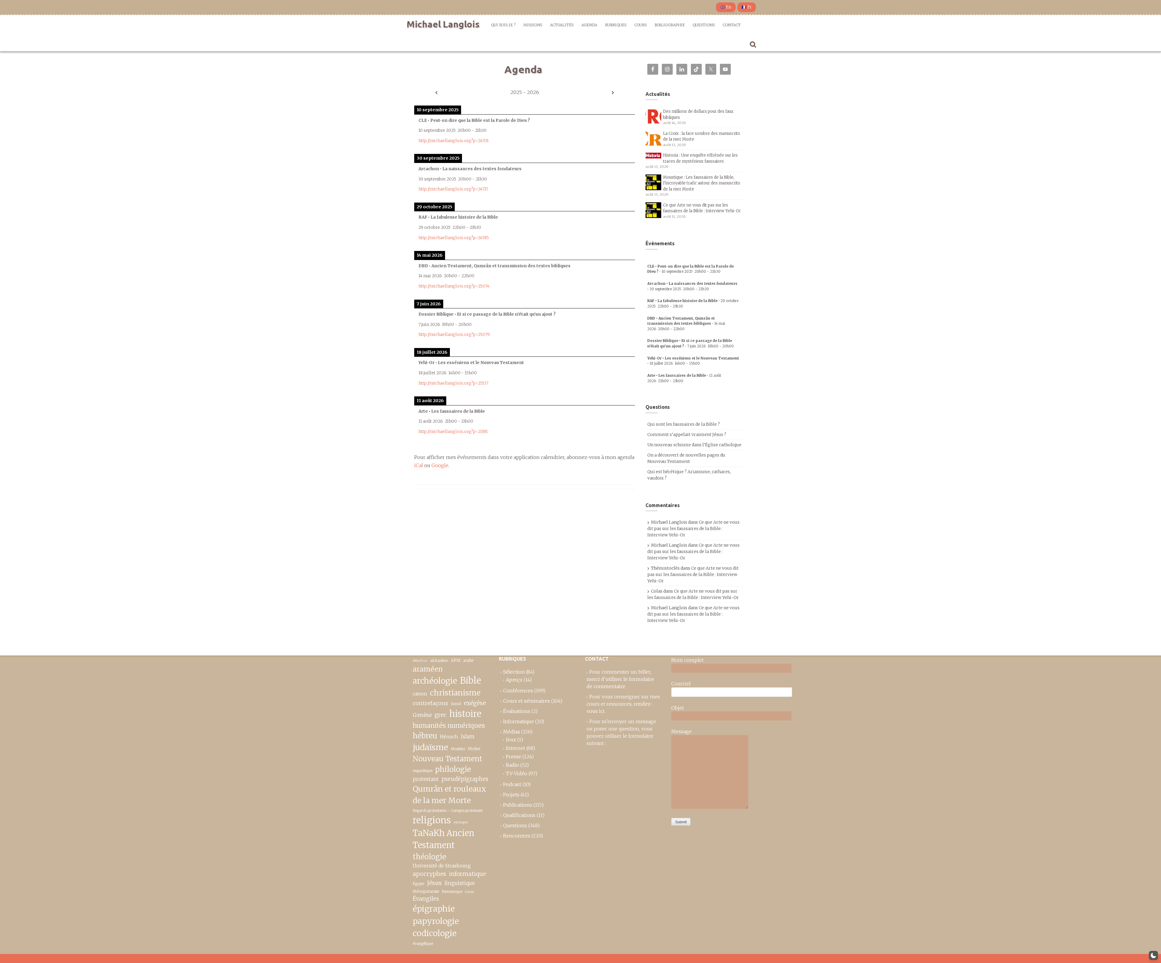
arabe (468, 660)
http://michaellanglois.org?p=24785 (453, 237)
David (456, 703)
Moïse (474, 748)
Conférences (518, 691)
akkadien (439, 660)
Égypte (418, 884)
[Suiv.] (613, 93)
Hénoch (449, 737)
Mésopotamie (426, 891)
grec (440, 714)
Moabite (458, 749)
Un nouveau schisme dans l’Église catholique (694, 444)
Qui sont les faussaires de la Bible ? (683, 424)
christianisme (455, 693)
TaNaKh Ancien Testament (443, 839)
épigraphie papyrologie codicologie (436, 921)
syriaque (461, 822)
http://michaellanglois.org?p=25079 (454, 334)
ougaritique (422, 770)
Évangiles (426, 898)
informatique (467, 873)
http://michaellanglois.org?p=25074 (453, 286)
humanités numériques (449, 725)
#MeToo (420, 661)
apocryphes (429, 873)
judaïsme (430, 747)
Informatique (518, 721)
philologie (453, 769)
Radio (512, 765)
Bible (470, 680)
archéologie (435, 681)
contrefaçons (430, 703)
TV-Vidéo (516, 773)
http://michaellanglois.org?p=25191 (453, 431)
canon (420, 694)
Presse (513, 756)
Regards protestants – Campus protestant (448, 810)
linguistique (459, 883)
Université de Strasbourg (442, 866)
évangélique (423, 943)
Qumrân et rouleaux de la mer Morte (449, 794)
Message (681, 731)
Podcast (512, 784)
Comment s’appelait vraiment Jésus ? (686, 434)
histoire (465, 713)
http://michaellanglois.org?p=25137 (453, 383)
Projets (511, 795)
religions (432, 820)
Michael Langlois (443, 24)
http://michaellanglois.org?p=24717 (453, 189)
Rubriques (615, 25)
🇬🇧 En (725, 7)
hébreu (425, 735)
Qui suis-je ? (503, 25)
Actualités (562, 25)
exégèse (475, 703)
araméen (428, 669)
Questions (704, 25)
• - (686, 323)
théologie (429, 856)
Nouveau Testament (447, 758)
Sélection (514, 672)
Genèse (422, 715)
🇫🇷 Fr (747, 7)
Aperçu (514, 680)
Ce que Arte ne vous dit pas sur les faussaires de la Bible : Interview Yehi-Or (693, 528)
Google (439, 465)
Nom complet (687, 660)
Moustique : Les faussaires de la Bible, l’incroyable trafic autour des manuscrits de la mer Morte (701, 183)
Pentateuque (452, 892)
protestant (426, 779)
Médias (511, 732)
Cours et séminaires (526, 701)
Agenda (589, 25)
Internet (515, 748)
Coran (469, 892)
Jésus (434, 883)
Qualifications (519, 815)
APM (455, 660)
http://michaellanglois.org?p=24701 (453, 140)
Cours (640, 25)
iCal (418, 465)
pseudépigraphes (464, 779)
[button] (1153, 955)
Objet (677, 708)
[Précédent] (436, 93)
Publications (517, 805)
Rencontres (516, 836)
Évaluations (516, 711)
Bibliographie (670, 25)
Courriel (681, 684)
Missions (532, 25)
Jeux (511, 740)
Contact (732, 25)
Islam (467, 737)
